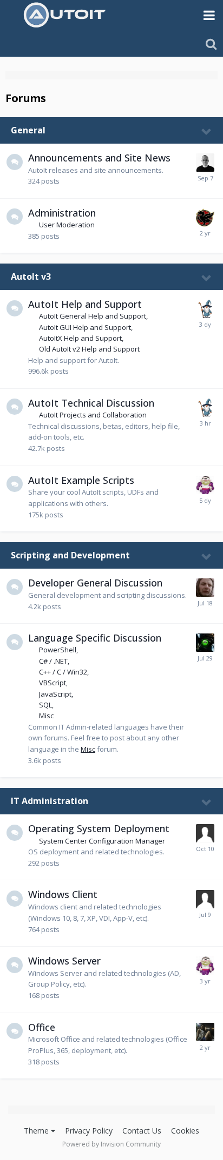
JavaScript (55, 694)
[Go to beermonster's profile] (205, 833)
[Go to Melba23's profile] (205, 217)
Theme (37, 1130)
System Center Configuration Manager (102, 841)
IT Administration (49, 801)
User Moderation (67, 225)
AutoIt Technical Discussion (91, 402)
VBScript (52, 682)
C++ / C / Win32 (63, 672)
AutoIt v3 (31, 276)
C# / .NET (53, 661)
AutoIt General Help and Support (92, 316)
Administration (62, 212)
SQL (45, 705)
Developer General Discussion (95, 582)
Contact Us (141, 1130)
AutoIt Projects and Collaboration (93, 415)
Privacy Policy (89, 1130)
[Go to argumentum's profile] (205, 485)
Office (41, 1027)
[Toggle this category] (206, 131)
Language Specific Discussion (94, 637)
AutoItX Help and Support (80, 338)
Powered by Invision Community (111, 1144)
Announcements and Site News (99, 157)
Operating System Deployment (98, 828)
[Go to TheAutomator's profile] (205, 642)
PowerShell (57, 650)
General (28, 130)
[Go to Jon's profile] (205, 162)
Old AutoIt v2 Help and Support (89, 349)
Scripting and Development (70, 555)
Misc (46, 715)
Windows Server (64, 960)
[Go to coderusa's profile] (205, 587)
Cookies (185, 1130)
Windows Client (62, 894)
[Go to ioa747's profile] (205, 309)
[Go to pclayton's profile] (205, 899)
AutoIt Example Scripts (81, 480)
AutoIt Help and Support (85, 304)
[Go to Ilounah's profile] (205, 1032)
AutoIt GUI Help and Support (85, 327)
